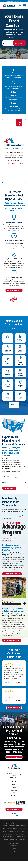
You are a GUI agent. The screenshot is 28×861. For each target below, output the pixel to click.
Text (8, 163)
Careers (14, 784)
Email (13, 163)
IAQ (7, 538)
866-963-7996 (14, 772)
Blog (14, 799)
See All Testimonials (13, 707)
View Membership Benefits (10, 640)
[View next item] (17, 186)
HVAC (3, 538)
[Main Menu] (24, 5)
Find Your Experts (8, 488)
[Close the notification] (25, 1)
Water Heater (12, 538)
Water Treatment (6, 540)
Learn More (18, 1)
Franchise (14, 796)
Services (14, 781)
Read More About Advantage (11, 573)
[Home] (8, 5)
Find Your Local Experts (13, 290)
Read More (18, 682)
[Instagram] (14, 815)
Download (20, 163)
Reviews (14, 787)
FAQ (14, 793)
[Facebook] (11, 815)
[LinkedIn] (17, 815)
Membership (14, 790)
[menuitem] (14, 845)
